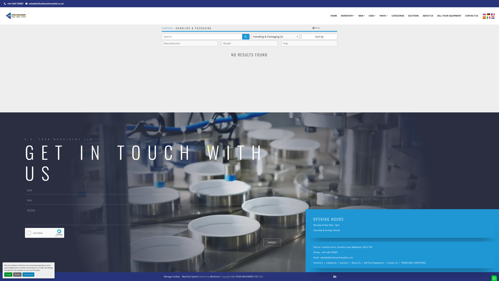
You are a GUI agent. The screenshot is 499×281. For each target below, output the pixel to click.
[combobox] (275, 37)
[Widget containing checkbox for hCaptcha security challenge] (44, 233)
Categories (398, 15)
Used (371, 15)
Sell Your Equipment (449, 15)
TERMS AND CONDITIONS (413, 262)
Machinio (214, 276)
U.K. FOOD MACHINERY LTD (244, 276)
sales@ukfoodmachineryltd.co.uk (46, 3)
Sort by (319, 36)
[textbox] (172, 43)
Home (334, 15)
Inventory (347, 15)
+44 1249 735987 (15, 3)
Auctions (413, 15)
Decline (17, 274)
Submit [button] (272, 242)
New (360, 15)
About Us (428, 15)
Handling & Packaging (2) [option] (268, 36)
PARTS (383, 15)
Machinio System (190, 276)
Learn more (28, 274)
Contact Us (471, 15)
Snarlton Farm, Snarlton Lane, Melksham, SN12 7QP (346, 247)
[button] (347, 15)
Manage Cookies (172, 276)
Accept (8, 274)
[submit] (246, 37)
